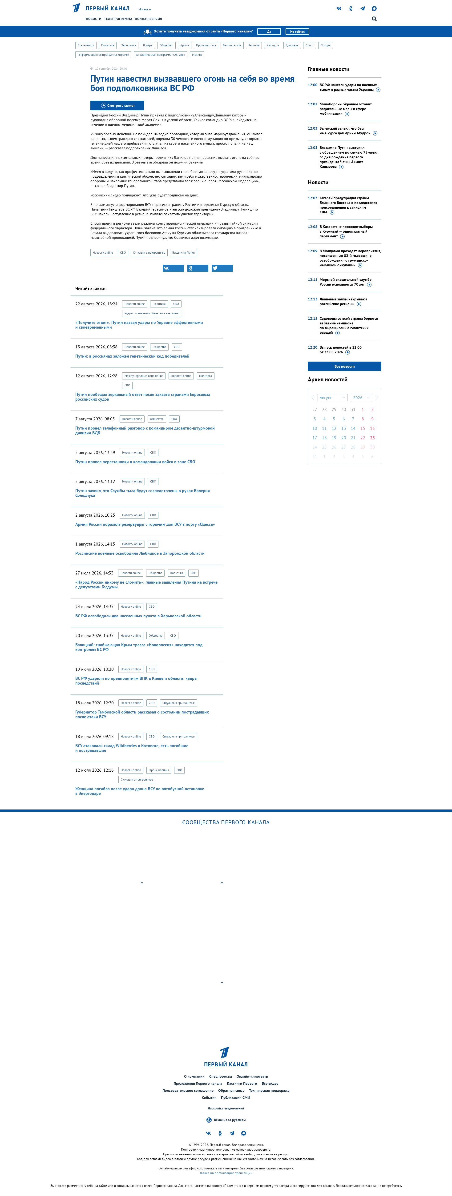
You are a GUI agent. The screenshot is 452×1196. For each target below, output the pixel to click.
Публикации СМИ (235, 1097)
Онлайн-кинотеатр (252, 1076)
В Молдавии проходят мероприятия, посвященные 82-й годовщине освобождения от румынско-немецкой (350, 257)
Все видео (270, 1083)
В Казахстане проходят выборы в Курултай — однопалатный (346, 231)
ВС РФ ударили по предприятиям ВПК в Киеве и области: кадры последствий (136, 681)
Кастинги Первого (242, 1083)
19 (334, 437)
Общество (166, 45)
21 (353, 437)
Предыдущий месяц (313, 397)
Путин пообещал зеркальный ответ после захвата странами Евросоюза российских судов (142, 397)
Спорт (310, 45)
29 (334, 409)
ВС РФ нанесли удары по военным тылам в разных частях (348, 87)
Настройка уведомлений (226, 1108)
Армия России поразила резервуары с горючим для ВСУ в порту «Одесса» (145, 524)
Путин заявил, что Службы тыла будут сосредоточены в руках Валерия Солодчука (142, 493)
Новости (93, 19)
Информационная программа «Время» (103, 55)
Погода (326, 45)
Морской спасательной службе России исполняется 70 (345, 282)
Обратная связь (231, 1090)
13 (343, 428)
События (209, 1097)
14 (353, 428)
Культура (272, 45)
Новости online (103, 253)
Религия (253, 45)
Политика (107, 45)
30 (343, 409)
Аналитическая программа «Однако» (160, 55)
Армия (184, 45)
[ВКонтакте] (173, 268)
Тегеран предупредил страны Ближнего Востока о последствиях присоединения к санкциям (348, 204)
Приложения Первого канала (198, 1083)
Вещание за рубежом (230, 1120)
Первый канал (108, 8)
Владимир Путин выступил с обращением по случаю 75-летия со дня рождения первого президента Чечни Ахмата (349, 157)
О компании (194, 1076)
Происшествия (206, 45)
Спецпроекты (220, 1076)
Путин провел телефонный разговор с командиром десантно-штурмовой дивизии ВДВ (145, 430)
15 (362, 428)
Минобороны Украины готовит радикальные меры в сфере (345, 109)
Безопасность (232, 45)
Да (269, 31)
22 (362, 437)
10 (314, 428)
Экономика (128, 45)
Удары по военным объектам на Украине (152, 313)
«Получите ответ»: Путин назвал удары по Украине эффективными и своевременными (139, 325)
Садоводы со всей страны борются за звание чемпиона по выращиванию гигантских (349, 325)
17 (314, 437)
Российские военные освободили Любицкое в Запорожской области (140, 553)
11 (324, 428)
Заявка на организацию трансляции (225, 1173)
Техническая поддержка (269, 1090)
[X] (222, 268)
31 (353, 409)
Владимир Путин (183, 253)
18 (324, 437)
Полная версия (148, 19)
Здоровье (292, 45)
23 (372, 437)
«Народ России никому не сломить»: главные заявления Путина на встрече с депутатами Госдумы (146, 584)
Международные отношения (144, 376)
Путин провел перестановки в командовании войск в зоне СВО (135, 461)
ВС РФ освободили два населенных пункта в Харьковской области (138, 615)
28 (324, 409)
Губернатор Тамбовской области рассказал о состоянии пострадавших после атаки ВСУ (142, 714)
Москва (197, 55)
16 (372, 428)
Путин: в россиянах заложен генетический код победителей (132, 356)
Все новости (86, 45)
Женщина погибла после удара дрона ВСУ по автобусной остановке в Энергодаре (139, 791)
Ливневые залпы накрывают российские (343, 301)
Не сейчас (297, 31)
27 (314, 409)
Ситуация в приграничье (149, 253)
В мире (148, 45)
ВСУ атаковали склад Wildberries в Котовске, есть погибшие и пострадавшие (131, 748)
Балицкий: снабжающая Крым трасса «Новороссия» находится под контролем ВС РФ (138, 647)
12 (334, 428)
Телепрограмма (118, 19)
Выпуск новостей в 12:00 (341, 349)
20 (343, 437)
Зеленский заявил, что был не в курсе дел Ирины (345, 130)
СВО (123, 253)
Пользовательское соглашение (188, 1090)
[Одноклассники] (197, 268)
